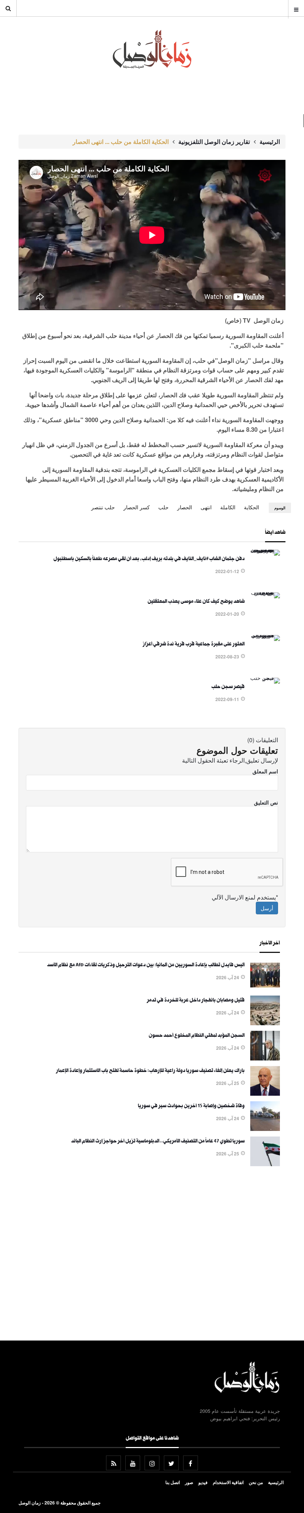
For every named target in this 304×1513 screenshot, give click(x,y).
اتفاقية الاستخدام (228, 1482)
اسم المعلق (265, 771)
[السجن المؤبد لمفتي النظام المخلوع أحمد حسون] (265, 1058)
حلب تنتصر (103, 507)
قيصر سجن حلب (228, 687)
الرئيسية (270, 142)
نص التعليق (266, 802)
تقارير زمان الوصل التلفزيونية (214, 142)
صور (189, 1482)
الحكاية (251, 507)
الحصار (184, 507)
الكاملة (227, 507)
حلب (163, 507)
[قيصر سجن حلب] (265, 677)
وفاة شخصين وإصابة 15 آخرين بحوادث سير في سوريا (191, 1106)
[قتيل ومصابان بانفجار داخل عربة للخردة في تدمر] (265, 1023)
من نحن (256, 1482)
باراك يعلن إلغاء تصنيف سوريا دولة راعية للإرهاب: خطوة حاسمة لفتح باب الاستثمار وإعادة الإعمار (150, 1071)
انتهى (206, 507)
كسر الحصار (136, 507)
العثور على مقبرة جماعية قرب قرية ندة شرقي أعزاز (194, 644)
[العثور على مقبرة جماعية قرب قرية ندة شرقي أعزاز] (265, 635)
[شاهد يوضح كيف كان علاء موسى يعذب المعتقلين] (265, 592)
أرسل (267, 908)
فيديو (203, 1482)
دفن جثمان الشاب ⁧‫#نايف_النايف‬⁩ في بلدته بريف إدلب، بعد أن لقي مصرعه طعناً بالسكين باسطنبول (149, 559)
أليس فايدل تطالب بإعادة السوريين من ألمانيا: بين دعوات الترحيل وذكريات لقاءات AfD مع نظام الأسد (146, 965)
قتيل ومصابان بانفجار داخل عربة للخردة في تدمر (196, 1000)
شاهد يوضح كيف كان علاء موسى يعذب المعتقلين (196, 602)
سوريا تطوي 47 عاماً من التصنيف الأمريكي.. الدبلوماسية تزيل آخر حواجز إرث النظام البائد (158, 1141)
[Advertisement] (149, 1255)
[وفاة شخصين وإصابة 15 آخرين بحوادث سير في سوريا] (265, 1128)
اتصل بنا (172, 1482)
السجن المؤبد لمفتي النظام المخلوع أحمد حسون (197, 1036)
